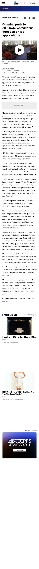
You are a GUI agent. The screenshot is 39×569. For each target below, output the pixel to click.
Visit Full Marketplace (30, 315)
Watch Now (33, 3)
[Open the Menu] (3, 3)
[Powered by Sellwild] (34, 430)
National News (10, 18)
